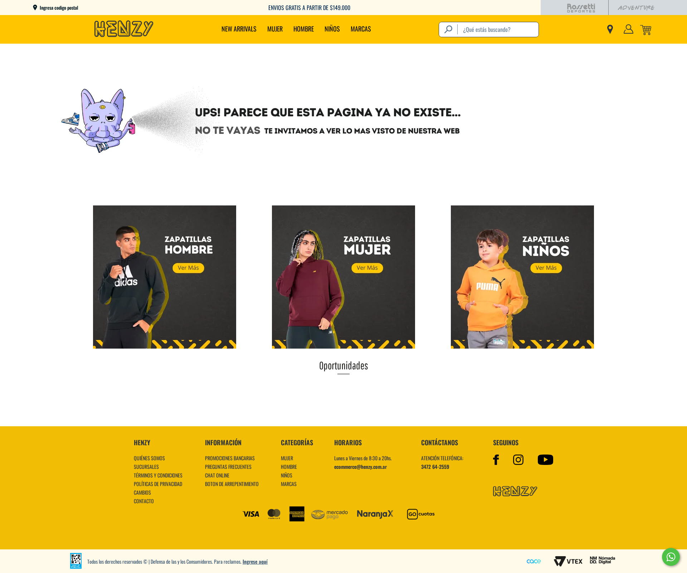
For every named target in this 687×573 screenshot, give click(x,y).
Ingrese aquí (255, 561)
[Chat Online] (671, 557)
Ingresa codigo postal (59, 7)
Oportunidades (343, 365)
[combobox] (489, 29)
